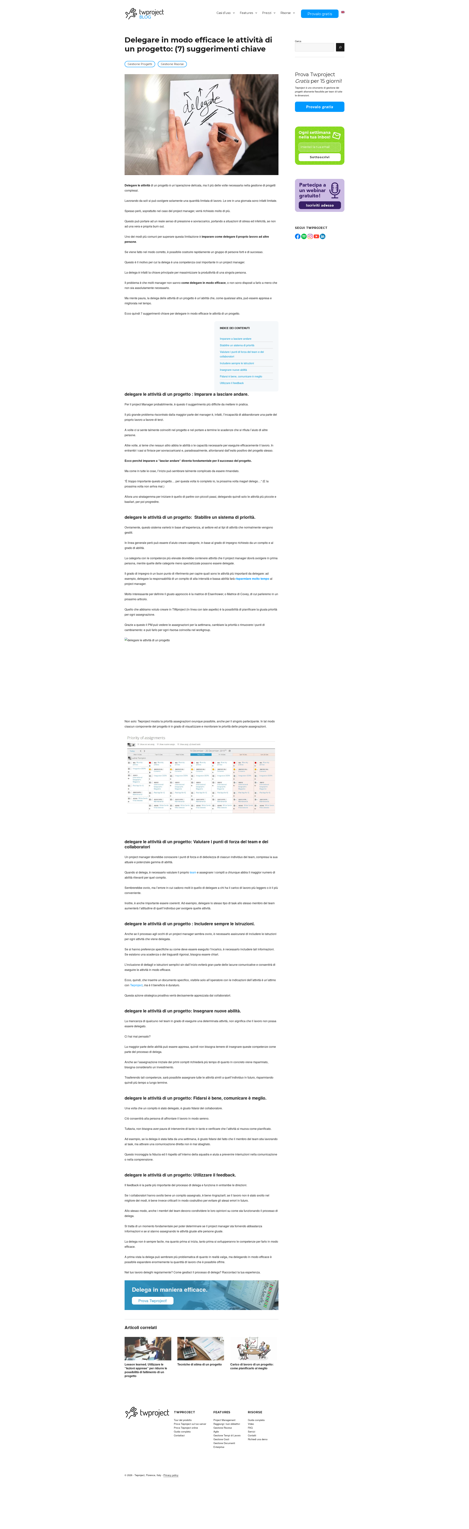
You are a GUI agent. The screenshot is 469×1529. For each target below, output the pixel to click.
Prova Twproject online (186, 1427)
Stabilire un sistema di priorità (237, 345)
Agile (216, 1431)
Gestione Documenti (224, 1443)
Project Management (224, 1420)
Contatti (252, 1435)
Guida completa (182, 1431)
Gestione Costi (221, 1439)
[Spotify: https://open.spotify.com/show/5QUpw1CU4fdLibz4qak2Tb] (304, 236)
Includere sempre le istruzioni (237, 363)
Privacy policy (170, 1475)
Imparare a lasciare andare (235, 338)
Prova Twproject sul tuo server (190, 1424)
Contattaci (179, 1435)
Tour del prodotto (183, 1420)
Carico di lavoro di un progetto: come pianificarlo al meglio (252, 1366)
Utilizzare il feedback (232, 383)
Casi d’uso (224, 13)
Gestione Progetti (140, 64)
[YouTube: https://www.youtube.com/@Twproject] (316, 236)
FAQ (250, 1427)
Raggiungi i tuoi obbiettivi (226, 1424)
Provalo (319, 106)
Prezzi (266, 13)
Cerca (298, 41)
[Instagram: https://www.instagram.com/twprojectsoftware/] (310, 236)
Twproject (136, 985)
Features (246, 13)
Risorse (285, 13)
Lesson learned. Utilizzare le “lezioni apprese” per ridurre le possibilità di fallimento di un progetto (146, 1370)
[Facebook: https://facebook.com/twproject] (297, 236)
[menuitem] (343, 12)
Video (251, 1424)
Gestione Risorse (172, 64)
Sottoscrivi (320, 157)
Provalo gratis (319, 14)
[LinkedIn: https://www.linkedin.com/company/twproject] (322, 236)
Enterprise (218, 1447)
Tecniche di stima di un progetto (199, 1364)
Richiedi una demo (257, 1439)
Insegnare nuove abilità (233, 370)
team (193, 872)
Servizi (251, 1431)
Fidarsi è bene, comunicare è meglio (241, 376)
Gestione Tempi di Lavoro (227, 1435)
